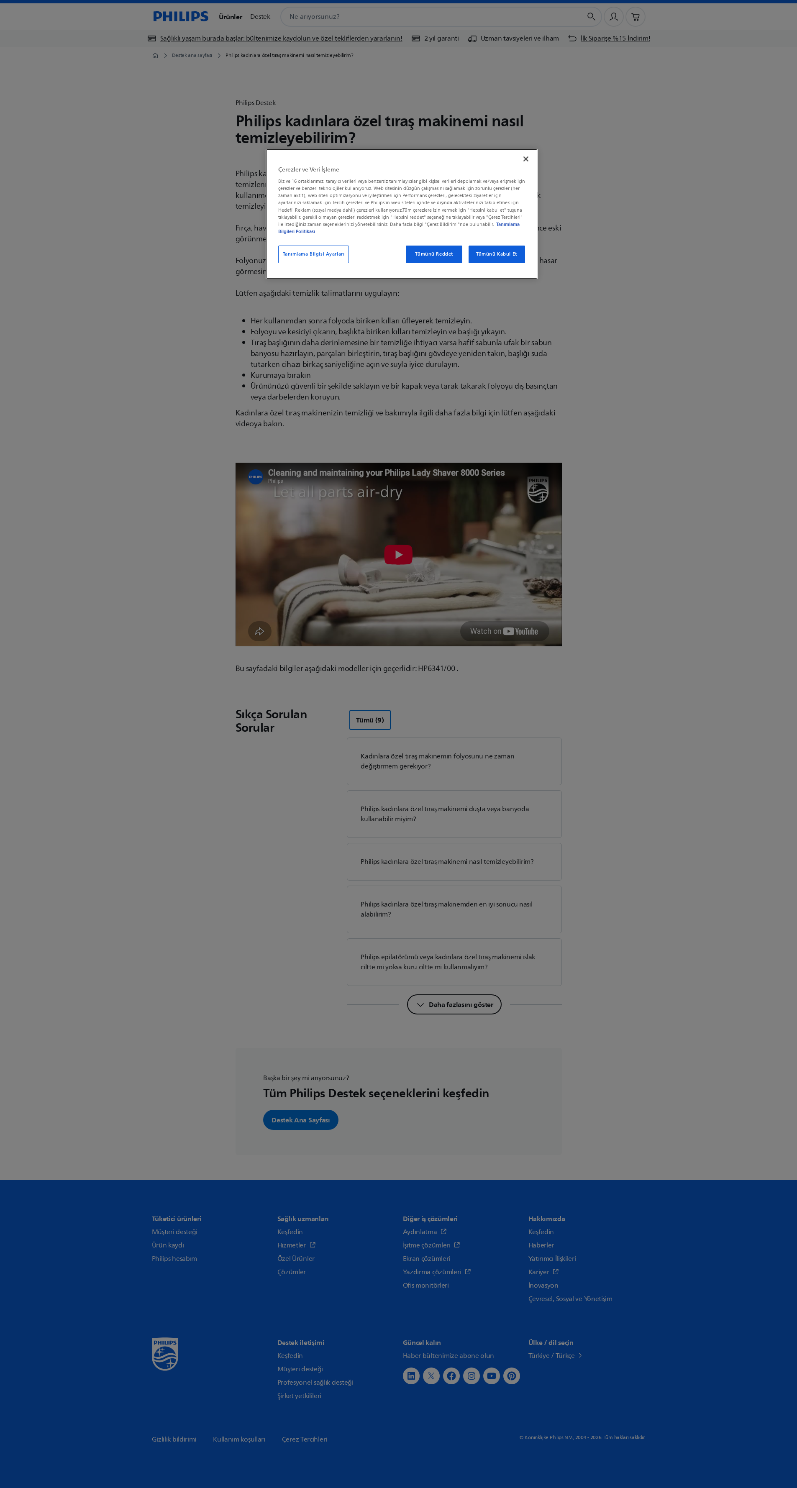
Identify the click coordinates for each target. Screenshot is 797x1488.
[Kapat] (526, 159)
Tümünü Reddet (434, 254)
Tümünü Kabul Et (496, 254)
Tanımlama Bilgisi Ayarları (314, 254)
